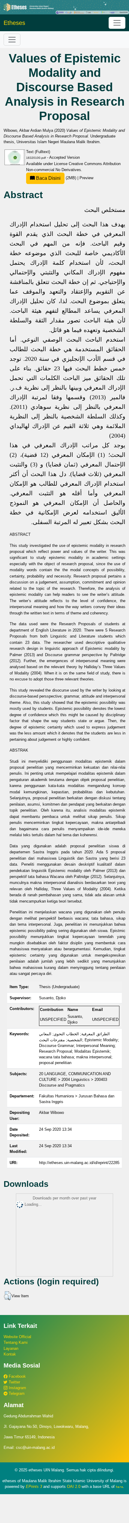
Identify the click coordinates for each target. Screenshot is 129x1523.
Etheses (14, 23)
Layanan (11, 1348)
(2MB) (56, 178)
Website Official (17, 1337)
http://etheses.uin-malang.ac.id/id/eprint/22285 (79, 1162)
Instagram (17, 1388)
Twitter (14, 1382)
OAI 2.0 (73, 1486)
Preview (86, 178)
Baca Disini (48, 178)
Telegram (16, 1393)
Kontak (10, 1354)
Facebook (17, 1376)
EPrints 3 (34, 1486)
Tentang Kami (16, 1342)
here (119, 1486)
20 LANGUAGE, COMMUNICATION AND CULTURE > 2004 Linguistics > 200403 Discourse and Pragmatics (75, 1079)
